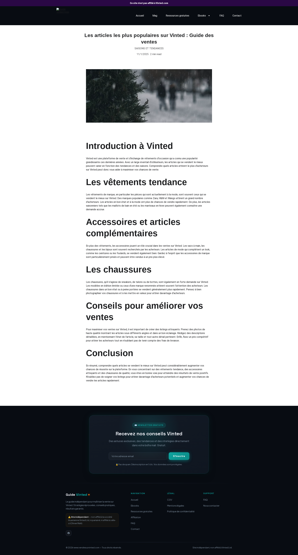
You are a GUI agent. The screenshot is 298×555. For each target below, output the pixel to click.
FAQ (221, 15)
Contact (237, 15)
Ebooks (202, 15)
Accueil (140, 15)
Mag (154, 15)
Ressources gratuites (177, 15)
